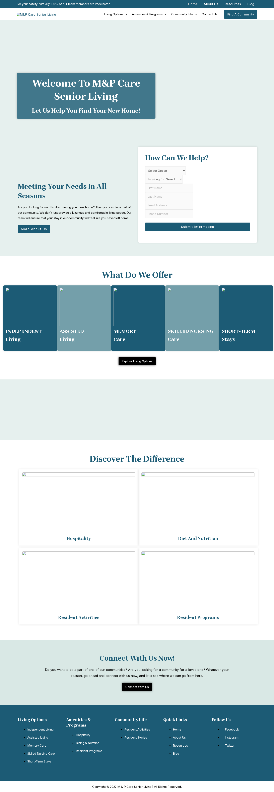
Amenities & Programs (147, 14)
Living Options (113, 14)
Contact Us (209, 14)
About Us (211, 4)
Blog (250, 4)
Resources (233, 4)
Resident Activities (78, 617)
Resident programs (198, 617)
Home (192, 4)
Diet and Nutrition (198, 538)
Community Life (182, 14)
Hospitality (79, 538)
